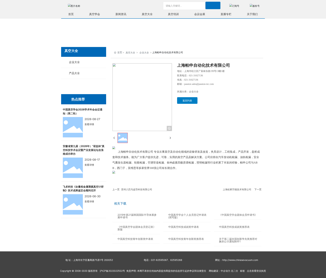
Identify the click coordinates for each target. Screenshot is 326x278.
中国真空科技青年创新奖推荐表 (186, 239)
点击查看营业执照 (256, 270)
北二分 (234, 270)
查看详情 (89, 124)
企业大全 (144, 52)
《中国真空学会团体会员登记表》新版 (136, 228)
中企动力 (225, 270)
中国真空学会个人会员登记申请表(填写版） (187, 216)
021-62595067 (159, 259)
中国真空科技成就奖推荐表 (234, 226)
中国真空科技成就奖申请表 (183, 226)
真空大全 (130, 52)
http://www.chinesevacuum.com (240, 259)
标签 (242, 270)
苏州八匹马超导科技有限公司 (136, 189)
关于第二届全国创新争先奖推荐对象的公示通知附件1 (238, 240)
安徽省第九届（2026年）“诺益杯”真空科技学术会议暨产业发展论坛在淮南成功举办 (83, 150)
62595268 (176, 259)
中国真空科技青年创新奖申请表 (135, 239)
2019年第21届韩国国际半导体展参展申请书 (137, 216)
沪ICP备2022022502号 (112, 270)
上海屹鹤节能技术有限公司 (237, 189)
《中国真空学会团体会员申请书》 (238, 214)
